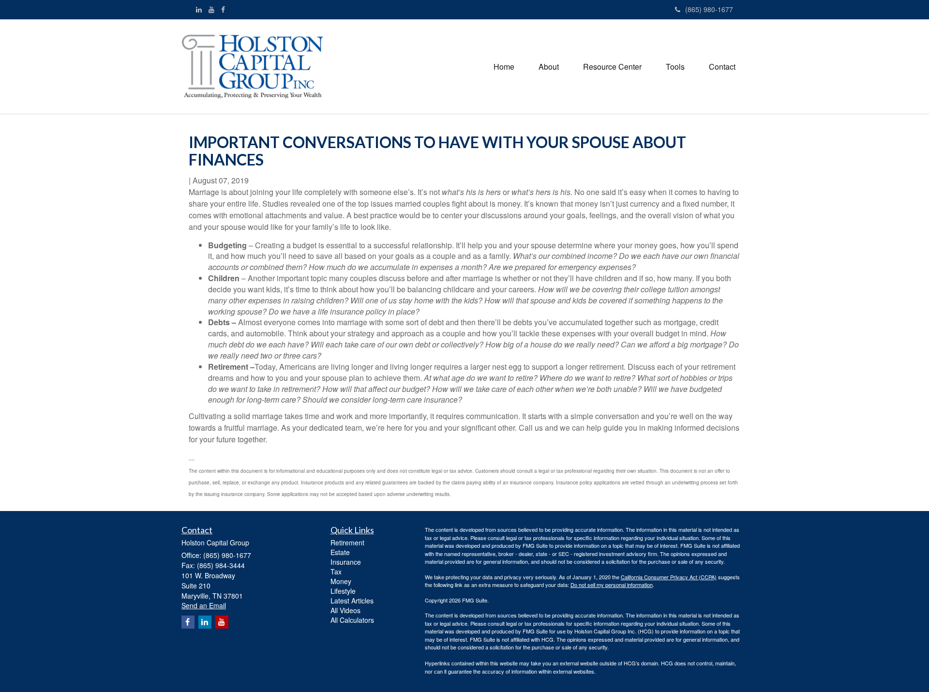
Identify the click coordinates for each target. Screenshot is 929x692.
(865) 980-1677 (709, 9)
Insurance (345, 562)
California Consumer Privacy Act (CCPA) (669, 577)
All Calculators (352, 620)
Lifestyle (343, 591)
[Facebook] (223, 9)
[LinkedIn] (199, 9)
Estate (340, 552)
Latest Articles (352, 600)
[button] (548, 66)
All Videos (345, 610)
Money (340, 581)
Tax (336, 571)
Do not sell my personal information (611, 584)
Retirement (347, 542)
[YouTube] (211, 9)
